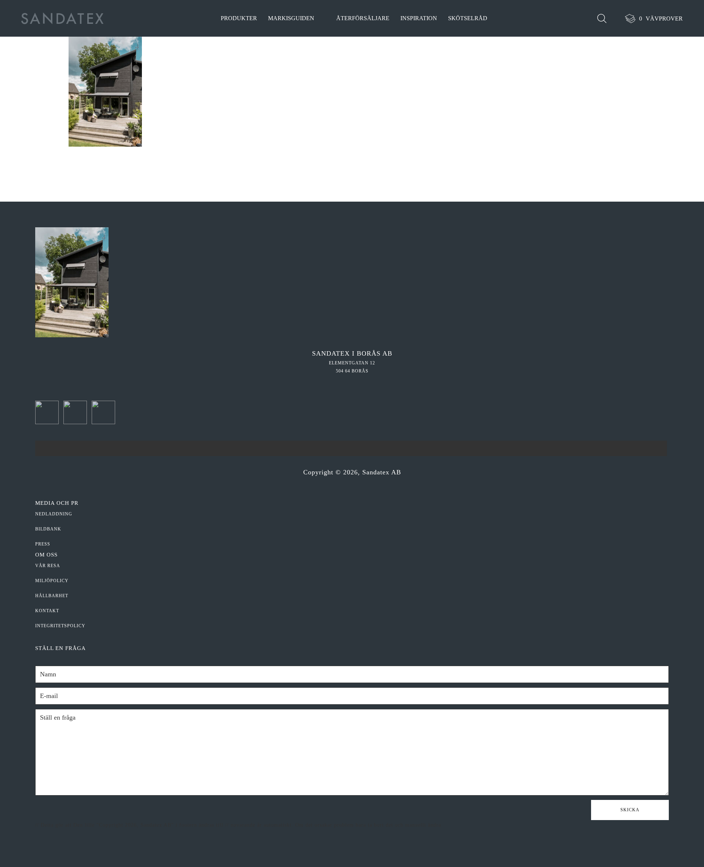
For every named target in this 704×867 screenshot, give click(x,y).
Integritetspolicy (60, 625)
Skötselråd (467, 18)
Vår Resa (47, 565)
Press (42, 544)
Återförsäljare (362, 18)
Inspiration (418, 18)
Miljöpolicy (52, 580)
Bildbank (48, 529)
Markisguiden (291, 18)
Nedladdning (53, 514)
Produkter (239, 18)
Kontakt (47, 610)
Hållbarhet (51, 595)
